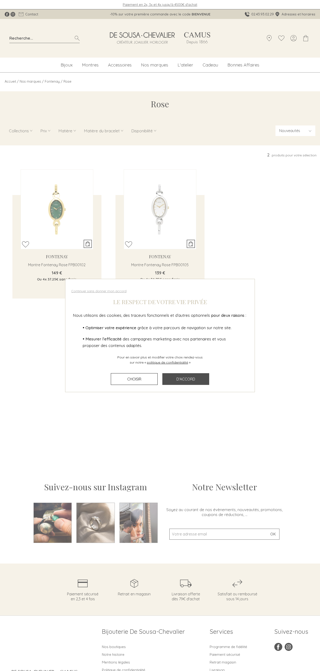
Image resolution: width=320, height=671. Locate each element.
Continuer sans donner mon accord (99, 291)
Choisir (134, 379)
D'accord (185, 379)
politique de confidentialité (167, 362)
